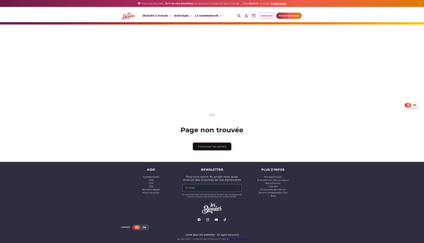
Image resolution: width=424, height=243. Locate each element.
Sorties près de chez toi (273, 189)
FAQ (151, 180)
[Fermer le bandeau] (420, 3)
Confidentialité (151, 177)
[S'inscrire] (238, 188)
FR (408, 105)
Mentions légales (151, 189)
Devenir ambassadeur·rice (273, 192)
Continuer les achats (212, 146)
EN (414, 105)
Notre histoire (272, 183)
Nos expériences (273, 177)
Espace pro (267, 15)
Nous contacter (150, 192)
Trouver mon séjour (289, 15)
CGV (151, 183)
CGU (151, 186)
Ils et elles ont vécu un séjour (273, 180)
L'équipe (273, 186)
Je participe (278, 3)
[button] (156, 15)
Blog (272, 195)
